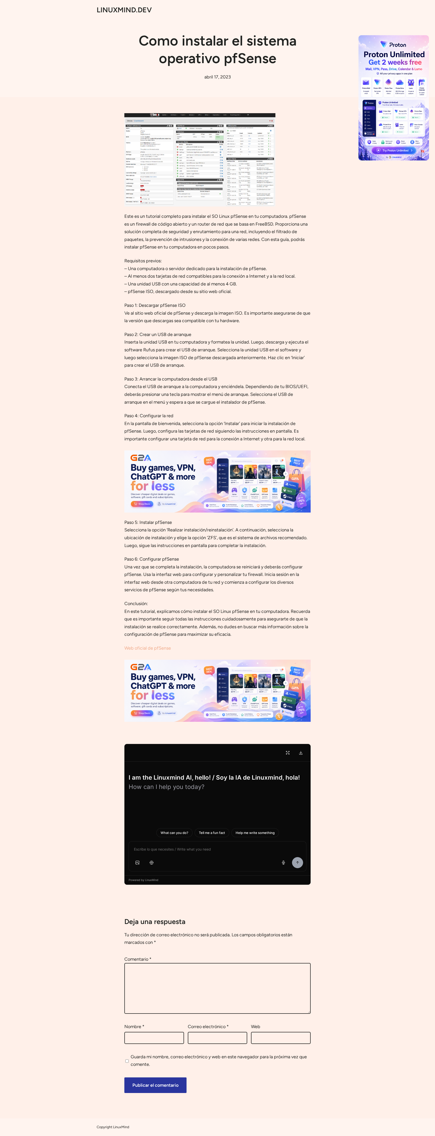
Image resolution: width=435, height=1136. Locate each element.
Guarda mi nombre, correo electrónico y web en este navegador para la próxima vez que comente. (219, 1060)
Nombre (134, 1026)
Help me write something (255, 833)
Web (255, 1026)
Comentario (138, 959)
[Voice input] (283, 862)
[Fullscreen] (287, 752)
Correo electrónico (208, 1026)
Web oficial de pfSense (147, 648)
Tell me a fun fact (212, 833)
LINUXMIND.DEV (124, 10)
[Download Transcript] (300, 752)
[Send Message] (297, 862)
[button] (137, 862)
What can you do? (174, 833)
